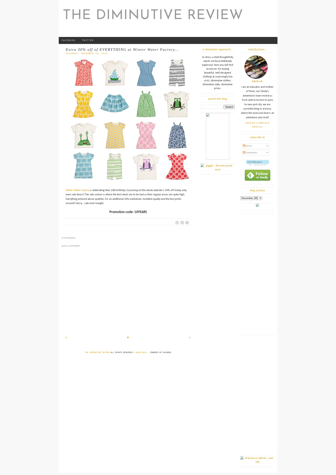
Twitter (88, 40)
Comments (251, 152)
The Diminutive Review (153, 16)
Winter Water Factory (77, 190)
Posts (248, 146)
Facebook (68, 40)
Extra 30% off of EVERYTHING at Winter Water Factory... (122, 49)
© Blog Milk (141, 352)
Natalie (257, 81)
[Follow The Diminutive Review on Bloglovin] (257, 164)
